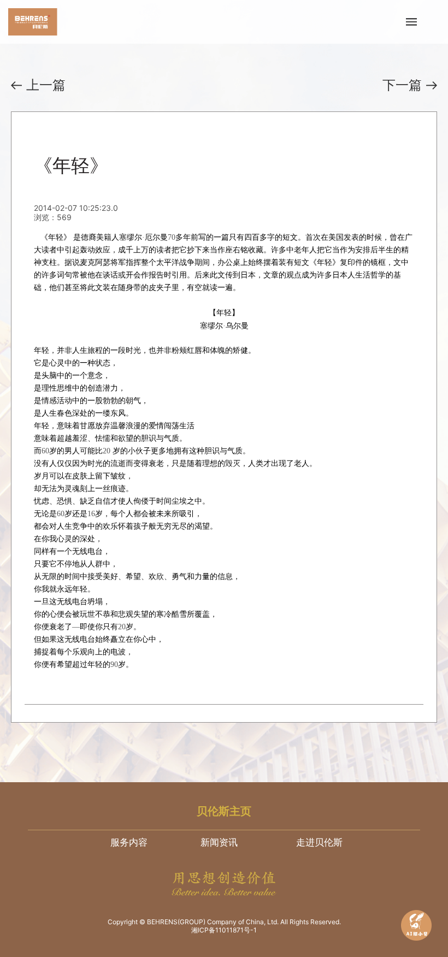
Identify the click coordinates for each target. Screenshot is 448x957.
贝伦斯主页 (224, 811)
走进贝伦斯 (319, 842)
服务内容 (129, 842)
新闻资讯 (219, 842)
